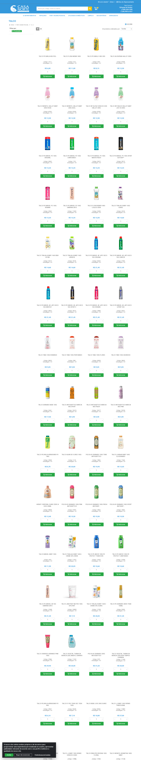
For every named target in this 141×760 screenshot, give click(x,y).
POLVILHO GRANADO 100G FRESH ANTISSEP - (96, 505)
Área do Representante (126, 2)
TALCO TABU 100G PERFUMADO (72, 355)
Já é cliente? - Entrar (107, 2)
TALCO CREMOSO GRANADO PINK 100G (47, 654)
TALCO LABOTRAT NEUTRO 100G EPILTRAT (71, 605)
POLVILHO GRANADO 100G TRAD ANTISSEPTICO (96, 455)
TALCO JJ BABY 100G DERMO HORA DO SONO (72, 754)
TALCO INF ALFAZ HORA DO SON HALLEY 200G (96, 107)
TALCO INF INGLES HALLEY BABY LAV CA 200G (120, 107)
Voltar (129, 24)
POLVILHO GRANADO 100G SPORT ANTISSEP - (121, 505)
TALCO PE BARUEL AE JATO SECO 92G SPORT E (72, 306)
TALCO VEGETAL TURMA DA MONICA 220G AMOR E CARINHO (71, 654)
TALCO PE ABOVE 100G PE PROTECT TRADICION (96, 555)
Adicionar (48, 76)
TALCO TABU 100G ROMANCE (47, 355)
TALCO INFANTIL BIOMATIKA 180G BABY (121, 754)
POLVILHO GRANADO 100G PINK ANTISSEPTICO (72, 505)
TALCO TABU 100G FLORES (96, 355)
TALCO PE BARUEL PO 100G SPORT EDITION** (121, 157)
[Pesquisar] (90, 9)
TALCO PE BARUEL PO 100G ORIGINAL (47, 157)
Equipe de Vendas (126, 7)
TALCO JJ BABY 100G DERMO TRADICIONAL (120, 704)
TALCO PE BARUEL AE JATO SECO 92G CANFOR (121, 256)
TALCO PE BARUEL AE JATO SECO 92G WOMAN (96, 306)
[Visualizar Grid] (37, 28)
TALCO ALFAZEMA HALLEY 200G (120, 56)
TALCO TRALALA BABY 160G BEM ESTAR (47, 256)
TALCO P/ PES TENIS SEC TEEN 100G (72, 704)
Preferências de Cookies (42, 755)
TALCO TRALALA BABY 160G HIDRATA (72, 256)
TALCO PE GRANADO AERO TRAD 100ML (120, 605)
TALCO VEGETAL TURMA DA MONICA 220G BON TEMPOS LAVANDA (121, 655)
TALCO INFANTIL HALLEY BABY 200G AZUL (72, 107)
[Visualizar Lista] (41, 28)
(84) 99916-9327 (127, 11)
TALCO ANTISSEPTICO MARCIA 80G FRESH (96, 405)
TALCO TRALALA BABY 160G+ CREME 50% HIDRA (72, 555)
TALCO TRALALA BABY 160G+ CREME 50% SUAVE (96, 605)
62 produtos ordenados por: (111, 29)
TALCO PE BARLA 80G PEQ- (47, 56)
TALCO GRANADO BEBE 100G (47, 405)
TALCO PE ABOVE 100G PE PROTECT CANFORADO (120, 555)
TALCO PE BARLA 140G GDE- (96, 56)
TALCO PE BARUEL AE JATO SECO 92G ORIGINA (96, 256)
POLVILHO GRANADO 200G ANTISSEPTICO (96, 654)
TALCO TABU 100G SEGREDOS (120, 355)
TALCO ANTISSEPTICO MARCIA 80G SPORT (72, 405)
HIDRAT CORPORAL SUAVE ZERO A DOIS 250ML (47, 505)
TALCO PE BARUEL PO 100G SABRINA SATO (72, 206)
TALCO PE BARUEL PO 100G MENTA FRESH (96, 157)
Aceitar (9, 755)
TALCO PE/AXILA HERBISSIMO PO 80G (47, 704)
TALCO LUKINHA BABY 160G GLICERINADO (121, 455)
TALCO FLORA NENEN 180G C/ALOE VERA (96, 206)
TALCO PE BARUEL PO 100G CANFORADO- (72, 157)
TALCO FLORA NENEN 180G (72, 56)
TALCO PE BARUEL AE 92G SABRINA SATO (47, 605)
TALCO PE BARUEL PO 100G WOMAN (47, 206)
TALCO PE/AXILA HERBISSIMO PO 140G (47, 455)
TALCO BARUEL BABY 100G (47, 554)
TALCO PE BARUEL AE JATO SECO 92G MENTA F (48, 306)
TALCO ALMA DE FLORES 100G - (72, 454)
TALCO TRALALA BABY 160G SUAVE (120, 206)
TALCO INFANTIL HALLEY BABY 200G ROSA (48, 107)
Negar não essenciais (23, 755)
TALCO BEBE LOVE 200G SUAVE (96, 703)
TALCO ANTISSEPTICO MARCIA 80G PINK (121, 405)
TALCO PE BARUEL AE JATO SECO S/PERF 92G (121, 306)
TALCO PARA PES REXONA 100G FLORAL (96, 754)
